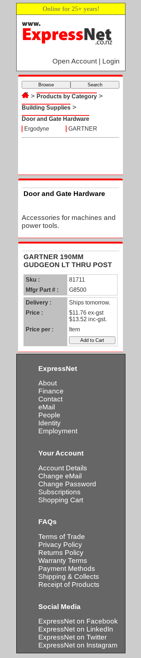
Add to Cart (92, 340)
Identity (49, 423)
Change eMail (60, 476)
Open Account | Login (86, 61)
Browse (46, 84)
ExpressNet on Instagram (78, 645)
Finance (51, 391)
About (47, 383)
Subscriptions (59, 492)
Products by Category (67, 96)
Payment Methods (66, 568)
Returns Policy (61, 552)
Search (94, 84)
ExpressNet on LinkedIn (75, 629)
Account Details (62, 468)
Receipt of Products (68, 584)
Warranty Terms (62, 560)
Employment (57, 431)
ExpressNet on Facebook (78, 621)
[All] (25, 96)
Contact (50, 399)
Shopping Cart (60, 500)
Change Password (67, 484)
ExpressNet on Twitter (72, 637)
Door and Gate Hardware (55, 119)
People (49, 415)
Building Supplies (46, 108)
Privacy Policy (60, 544)
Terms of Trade (61, 536)
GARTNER (82, 129)
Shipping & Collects (68, 576)
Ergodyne (36, 129)
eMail (46, 407)
